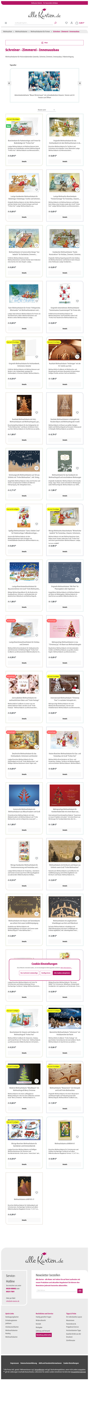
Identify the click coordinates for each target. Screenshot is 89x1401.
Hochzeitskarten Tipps (73, 1330)
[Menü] (5, 23)
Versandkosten (39, 1369)
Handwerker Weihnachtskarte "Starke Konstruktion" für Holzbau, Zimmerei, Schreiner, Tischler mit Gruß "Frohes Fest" (65, 253)
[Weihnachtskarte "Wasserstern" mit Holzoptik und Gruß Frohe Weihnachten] (65, 1074)
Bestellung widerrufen (43, 1335)
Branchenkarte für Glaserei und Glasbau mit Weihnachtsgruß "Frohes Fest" (24, 1033)
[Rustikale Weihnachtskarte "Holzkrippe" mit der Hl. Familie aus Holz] (65, 350)
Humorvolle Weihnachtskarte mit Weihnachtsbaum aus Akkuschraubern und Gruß (24, 810)
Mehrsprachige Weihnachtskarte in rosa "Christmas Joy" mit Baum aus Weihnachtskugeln (65, 643)
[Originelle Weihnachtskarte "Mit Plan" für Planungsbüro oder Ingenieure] (65, 573)
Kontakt (38, 1324)
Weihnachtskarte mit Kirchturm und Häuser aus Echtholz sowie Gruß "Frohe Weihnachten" (65, 866)
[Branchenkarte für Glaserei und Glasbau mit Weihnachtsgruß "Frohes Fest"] (24, 1018)
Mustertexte (70, 1320)
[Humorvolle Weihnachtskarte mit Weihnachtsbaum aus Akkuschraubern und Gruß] (24, 795)
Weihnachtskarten (11, 1337)
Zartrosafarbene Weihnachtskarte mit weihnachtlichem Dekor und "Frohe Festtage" (24, 699)
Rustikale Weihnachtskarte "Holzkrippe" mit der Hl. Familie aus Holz (65, 364)
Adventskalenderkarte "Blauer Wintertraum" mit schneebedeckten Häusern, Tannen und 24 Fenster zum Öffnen (44, 96)
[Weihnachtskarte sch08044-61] (65, 1130)
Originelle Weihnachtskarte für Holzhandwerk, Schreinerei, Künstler (24, 364)
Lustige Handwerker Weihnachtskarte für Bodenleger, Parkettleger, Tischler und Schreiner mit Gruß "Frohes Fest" (24, 197)
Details (24, 161)
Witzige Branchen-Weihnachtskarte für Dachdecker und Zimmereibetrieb (24, 1144)
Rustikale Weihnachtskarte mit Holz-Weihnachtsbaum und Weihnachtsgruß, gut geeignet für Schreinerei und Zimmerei (24, 420)
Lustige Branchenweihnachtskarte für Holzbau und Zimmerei (24, 643)
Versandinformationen (78, 1372)
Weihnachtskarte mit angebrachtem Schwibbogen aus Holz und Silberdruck (65, 921)
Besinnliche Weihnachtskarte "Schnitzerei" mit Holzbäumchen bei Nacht (65, 1033)
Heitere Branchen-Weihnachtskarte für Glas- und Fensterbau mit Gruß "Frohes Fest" (65, 754)
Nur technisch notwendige (29, 973)
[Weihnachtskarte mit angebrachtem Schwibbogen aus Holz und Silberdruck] (65, 907)
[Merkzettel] (66, 23)
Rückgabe (39, 1327)
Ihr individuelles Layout (74, 1317)
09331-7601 (10, 1291)
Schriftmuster (70, 1340)
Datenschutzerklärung (29, 1363)
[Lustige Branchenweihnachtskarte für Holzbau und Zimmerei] (24, 628)
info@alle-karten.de (12, 1301)
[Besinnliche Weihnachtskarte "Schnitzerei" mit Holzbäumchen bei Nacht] (65, 1018)
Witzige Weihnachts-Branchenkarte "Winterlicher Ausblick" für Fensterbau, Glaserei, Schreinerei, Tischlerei (65, 531)
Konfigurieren (45, 973)
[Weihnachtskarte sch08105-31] (24, 1185)
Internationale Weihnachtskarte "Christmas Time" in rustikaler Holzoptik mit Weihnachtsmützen (65, 699)
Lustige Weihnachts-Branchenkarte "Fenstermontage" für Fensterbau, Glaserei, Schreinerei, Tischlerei (65, 197)
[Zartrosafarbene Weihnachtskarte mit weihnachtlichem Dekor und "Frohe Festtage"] (24, 684)
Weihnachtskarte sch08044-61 (65, 1143)
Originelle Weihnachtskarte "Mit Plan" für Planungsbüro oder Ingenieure (65, 587)
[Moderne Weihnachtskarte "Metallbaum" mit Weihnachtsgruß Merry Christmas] (24, 1074)
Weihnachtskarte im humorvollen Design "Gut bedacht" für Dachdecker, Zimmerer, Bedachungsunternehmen (24, 253)
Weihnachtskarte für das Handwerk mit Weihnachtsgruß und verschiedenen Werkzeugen (65, 476)
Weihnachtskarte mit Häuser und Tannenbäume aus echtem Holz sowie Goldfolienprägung (24, 921)
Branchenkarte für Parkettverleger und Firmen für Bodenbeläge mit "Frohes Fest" (24, 141)
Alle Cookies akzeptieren (62, 973)
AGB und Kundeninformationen (50, 1363)
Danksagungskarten (12, 1317)
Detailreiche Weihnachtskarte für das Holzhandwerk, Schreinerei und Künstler (24, 754)
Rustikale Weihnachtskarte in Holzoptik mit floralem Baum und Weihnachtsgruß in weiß (64, 420)
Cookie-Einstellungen (71, 1363)
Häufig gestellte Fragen (43, 1317)
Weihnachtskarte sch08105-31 (24, 1199)
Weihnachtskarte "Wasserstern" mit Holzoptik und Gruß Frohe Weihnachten (65, 1089)
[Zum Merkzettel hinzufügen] (36, 134)
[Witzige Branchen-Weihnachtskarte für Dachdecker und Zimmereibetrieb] (24, 1130)
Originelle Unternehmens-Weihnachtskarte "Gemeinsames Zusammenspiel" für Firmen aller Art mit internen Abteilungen (65, 309)
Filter (46, 43)
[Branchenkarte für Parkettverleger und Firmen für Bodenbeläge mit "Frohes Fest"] (24, 127)
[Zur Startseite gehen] (44, 13)
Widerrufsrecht (41, 1320)
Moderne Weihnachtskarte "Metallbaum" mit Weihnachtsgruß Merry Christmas (24, 1089)
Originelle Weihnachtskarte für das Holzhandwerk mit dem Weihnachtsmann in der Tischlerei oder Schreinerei (65, 141)
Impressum (14, 1363)
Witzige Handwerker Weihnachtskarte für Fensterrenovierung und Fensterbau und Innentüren (24, 866)
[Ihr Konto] (71, 23)
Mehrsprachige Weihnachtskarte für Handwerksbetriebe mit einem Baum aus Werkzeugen (64, 810)
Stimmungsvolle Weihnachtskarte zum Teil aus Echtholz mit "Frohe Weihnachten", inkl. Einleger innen (24, 476)
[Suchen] (55, 23)
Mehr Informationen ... (66, 968)
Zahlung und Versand (43, 1331)
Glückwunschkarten (12, 1327)
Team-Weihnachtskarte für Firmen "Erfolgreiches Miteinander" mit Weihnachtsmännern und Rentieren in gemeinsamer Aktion (24, 309)
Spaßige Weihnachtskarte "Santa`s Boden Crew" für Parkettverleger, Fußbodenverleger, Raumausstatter (24, 531)
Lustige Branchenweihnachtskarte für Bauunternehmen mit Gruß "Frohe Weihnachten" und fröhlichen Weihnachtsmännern (24, 587)
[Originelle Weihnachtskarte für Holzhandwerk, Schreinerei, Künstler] (24, 350)
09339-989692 (11, 1288)
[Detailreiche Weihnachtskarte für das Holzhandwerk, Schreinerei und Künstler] (24, 740)
